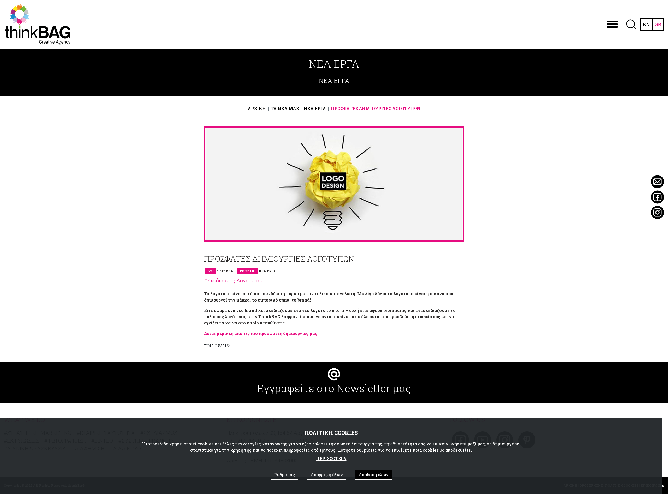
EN (646, 24)
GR (657, 24)
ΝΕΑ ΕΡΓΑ (315, 108)
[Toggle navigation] (612, 24)
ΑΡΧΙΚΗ (257, 108)
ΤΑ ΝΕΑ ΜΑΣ (285, 108)
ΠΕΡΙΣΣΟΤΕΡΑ (331, 458)
